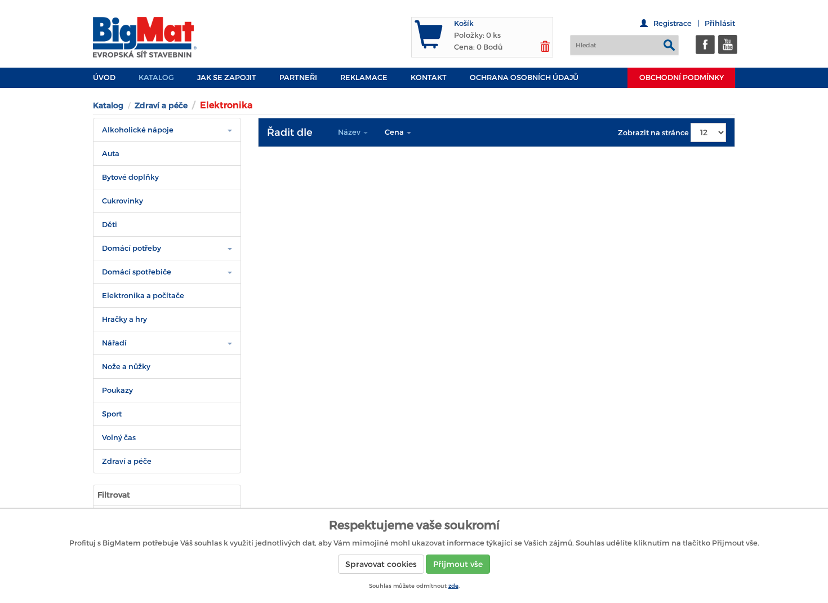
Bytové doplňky (130, 177)
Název (350, 132)
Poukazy (117, 390)
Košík (464, 23)
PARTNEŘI (298, 77)
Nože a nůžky (126, 366)
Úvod (104, 77)
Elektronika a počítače (143, 295)
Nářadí (114, 343)
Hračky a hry (124, 319)
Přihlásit (720, 23)
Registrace (672, 23)
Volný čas (119, 437)
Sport (112, 414)
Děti (109, 224)
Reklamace (364, 77)
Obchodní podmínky (681, 77)
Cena (395, 132)
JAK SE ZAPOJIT (226, 77)
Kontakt (429, 77)
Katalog (156, 77)
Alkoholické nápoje (137, 130)
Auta (110, 153)
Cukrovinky (122, 201)
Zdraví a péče (161, 105)
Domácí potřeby (131, 248)
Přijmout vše (458, 564)
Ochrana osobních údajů (524, 77)
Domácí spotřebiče (136, 272)
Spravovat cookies (381, 564)
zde (453, 585)
